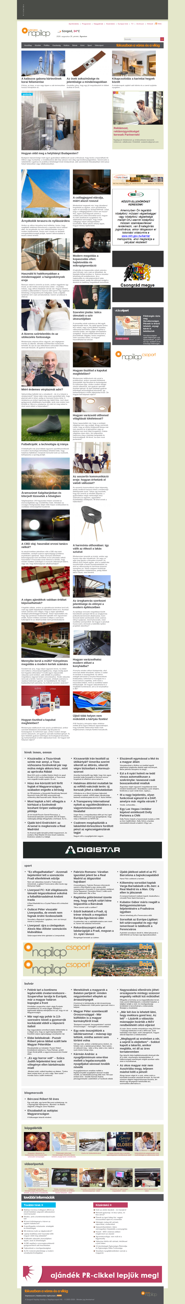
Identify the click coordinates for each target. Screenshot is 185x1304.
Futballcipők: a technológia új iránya (44, 444)
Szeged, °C (71, 31)
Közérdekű (110, 24)
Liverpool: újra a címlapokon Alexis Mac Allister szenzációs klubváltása (47, 929)
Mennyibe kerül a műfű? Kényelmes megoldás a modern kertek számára (44, 662)
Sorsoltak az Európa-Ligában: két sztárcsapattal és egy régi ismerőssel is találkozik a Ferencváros (139, 924)
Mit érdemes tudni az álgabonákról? (38, 1231)
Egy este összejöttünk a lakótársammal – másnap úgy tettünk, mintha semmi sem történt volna (93, 1035)
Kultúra (66, 45)
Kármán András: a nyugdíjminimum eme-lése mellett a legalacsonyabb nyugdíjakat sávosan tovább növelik (92, 1060)
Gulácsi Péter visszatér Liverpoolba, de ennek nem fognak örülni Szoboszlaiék (44, 913)
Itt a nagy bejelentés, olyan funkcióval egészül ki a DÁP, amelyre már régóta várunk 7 (138, 798)
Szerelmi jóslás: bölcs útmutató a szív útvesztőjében (87, 315)
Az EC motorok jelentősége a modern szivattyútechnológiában (39, 1252)
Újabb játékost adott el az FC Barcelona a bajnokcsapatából (139, 873)
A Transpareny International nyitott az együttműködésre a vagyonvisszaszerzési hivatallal (92, 806)
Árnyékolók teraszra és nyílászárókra (45, 220)
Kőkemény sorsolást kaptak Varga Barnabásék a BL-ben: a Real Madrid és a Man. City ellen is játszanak (139, 887)
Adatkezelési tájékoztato (46, 1296)
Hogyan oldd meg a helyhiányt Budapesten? (49, 153)
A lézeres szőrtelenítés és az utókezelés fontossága (39, 335)
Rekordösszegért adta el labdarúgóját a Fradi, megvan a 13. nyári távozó (94, 931)
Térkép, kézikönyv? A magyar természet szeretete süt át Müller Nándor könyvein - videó (64, 1191)
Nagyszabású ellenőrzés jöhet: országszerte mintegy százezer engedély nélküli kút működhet (140, 993)
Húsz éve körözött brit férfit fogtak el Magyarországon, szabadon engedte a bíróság (45, 786)
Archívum (140, 24)
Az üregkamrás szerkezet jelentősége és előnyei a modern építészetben (89, 604)
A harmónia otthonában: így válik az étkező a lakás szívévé (91, 548)
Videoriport (99, 45)
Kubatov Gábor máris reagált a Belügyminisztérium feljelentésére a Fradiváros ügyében (140, 907)
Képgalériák (98, 24)
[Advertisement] (73, 1230)
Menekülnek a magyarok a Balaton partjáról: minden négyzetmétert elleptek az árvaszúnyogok (90, 994)
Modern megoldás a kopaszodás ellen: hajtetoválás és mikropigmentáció (85, 260)
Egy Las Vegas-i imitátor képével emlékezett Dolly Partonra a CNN (136, 812)
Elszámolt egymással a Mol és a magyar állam (139, 760)
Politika (46, 45)
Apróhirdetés (74, 24)
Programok (86, 24)
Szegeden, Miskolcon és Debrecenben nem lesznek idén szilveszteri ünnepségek (36, 1155)
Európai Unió (123, 24)
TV (132, 24)
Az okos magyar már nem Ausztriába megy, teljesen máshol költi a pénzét (136, 1068)
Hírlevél (150, 24)
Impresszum (30, 1296)
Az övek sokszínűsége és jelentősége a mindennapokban (87, 80)
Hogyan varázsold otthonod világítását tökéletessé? (90, 417)
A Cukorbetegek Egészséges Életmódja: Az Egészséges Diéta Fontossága (111, 1247)
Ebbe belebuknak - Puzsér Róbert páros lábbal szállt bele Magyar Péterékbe (47, 1041)
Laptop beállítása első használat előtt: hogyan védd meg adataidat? (39, 1235)
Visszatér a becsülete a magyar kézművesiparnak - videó (91, 1190)
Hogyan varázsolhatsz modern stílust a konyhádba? (87, 663)
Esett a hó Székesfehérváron (91, 1153)
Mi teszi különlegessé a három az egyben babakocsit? (37, 1222)
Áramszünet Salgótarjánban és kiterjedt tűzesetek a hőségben (41, 494)
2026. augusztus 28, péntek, (72, 36)
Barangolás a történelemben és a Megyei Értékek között (131, 131)
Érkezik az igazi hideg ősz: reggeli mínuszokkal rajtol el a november (109, 1218)
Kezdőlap (28, 45)
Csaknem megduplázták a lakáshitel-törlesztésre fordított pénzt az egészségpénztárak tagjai (93, 827)
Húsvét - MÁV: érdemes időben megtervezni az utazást (108, 1233)
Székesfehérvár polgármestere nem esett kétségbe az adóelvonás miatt (147, 1154)
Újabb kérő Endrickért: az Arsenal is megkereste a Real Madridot (46, 826)
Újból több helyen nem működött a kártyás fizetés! (90, 717)
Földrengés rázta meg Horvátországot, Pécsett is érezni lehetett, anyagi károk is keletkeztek (151, 323)
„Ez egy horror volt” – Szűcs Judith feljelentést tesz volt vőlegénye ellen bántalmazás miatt (46, 1062)
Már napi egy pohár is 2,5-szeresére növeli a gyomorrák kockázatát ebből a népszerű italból (46, 1021)
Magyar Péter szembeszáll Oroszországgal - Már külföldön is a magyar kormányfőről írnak (91, 1016)
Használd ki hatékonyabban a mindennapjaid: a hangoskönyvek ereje (43, 277)
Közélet (38, 45)
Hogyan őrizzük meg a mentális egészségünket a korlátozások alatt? (119, 1154)
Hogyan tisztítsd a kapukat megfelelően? (38, 721)
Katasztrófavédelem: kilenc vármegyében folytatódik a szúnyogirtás (111, 1228)
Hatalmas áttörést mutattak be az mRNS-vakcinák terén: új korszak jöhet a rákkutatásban (93, 786)
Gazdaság (56, 45)
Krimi (82, 45)
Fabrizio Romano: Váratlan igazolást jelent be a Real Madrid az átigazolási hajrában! (91, 876)
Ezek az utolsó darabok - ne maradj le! (111, 1210)
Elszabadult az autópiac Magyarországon (42, 1112)
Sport (89, 45)
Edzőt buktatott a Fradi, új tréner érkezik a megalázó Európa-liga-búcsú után (90, 915)
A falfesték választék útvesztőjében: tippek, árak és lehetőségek (38, 1240)
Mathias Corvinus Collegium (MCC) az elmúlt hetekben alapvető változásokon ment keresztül (39, 1212)
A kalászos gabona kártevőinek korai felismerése (41, 80)
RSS (159, 24)
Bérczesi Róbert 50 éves (43, 1099)
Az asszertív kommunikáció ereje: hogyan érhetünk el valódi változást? (91, 480)
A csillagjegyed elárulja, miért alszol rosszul (88, 199)
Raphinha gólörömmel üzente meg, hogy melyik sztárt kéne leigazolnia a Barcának (93, 900)
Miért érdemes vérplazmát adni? (42, 389)
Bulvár (74, 45)
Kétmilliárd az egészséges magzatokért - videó (119, 1190)
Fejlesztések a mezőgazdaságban (37, 1248)
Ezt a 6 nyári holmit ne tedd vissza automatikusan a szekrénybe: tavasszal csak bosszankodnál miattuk (137, 778)
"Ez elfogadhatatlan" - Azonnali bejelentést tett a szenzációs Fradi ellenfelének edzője (47, 875)
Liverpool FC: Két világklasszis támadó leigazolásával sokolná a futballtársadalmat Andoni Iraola (47, 894)
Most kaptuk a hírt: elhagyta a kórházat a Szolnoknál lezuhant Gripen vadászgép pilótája (46, 806)
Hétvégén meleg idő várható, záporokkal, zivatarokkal (107, 1223)
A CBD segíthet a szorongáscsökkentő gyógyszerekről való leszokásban (39, 1244)
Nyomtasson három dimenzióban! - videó (147, 1190)
